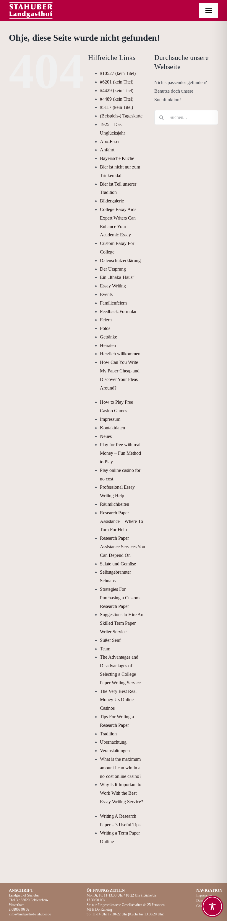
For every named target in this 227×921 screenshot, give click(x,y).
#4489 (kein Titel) (116, 99)
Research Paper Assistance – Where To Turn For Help (121, 521)
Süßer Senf (110, 640)
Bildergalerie (112, 200)
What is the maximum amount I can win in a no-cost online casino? (120, 768)
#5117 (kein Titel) (116, 107)
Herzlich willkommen (120, 353)
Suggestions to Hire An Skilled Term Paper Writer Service (121, 623)
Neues (106, 436)
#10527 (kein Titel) (118, 73)
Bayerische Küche (117, 158)
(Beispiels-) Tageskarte (121, 115)
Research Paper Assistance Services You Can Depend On (122, 547)
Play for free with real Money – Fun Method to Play (120, 453)
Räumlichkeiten (114, 504)
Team (105, 648)
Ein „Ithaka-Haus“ (117, 277)
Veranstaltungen (115, 750)
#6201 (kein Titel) (116, 81)
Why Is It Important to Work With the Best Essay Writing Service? (121, 793)
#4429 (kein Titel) (116, 90)
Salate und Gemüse (118, 563)
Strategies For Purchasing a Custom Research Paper (120, 598)
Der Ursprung (113, 268)
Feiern (106, 319)
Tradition (108, 733)
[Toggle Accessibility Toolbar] (212, 906)
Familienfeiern (113, 302)
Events (106, 294)
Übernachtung (113, 742)
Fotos (105, 328)
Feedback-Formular (118, 311)
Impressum (110, 419)
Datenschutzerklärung (120, 260)
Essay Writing (113, 285)
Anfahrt (107, 149)
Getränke (108, 336)
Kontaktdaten (112, 427)
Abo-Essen (110, 141)
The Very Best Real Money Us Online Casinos (118, 700)
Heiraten (108, 345)
